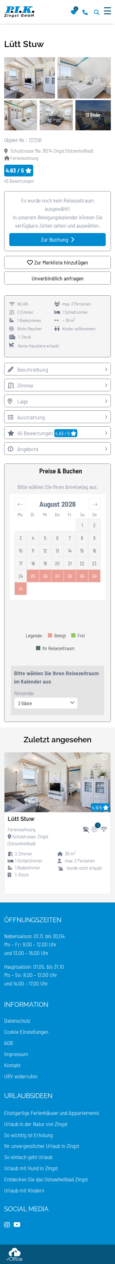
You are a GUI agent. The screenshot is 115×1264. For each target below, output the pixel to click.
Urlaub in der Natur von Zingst (35, 1123)
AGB (8, 1042)
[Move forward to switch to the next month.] (95, 503)
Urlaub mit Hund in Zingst (31, 1167)
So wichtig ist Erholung (28, 1134)
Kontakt (12, 1064)
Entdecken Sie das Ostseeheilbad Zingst (46, 1179)
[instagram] (7, 1224)
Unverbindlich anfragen (58, 278)
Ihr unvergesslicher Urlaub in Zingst (41, 1145)
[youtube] (17, 1224)
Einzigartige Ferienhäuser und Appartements (51, 1112)
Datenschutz (17, 1020)
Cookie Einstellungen (26, 1031)
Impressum (16, 1053)
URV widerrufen (20, 1076)
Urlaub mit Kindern (24, 1190)
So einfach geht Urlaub (28, 1156)
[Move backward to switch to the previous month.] (20, 503)
